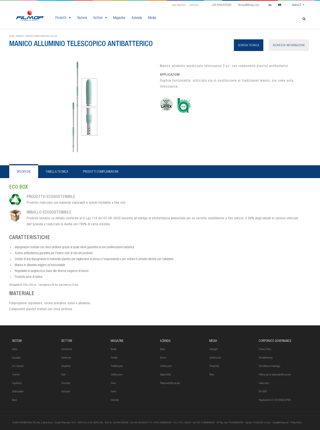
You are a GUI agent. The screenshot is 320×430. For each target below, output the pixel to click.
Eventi (113, 391)
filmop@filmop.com (248, 5)
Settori (98, 18)
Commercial (66, 349)
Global (296, 5)
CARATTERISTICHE (29, 238)
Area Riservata (179, 5)
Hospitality (66, 366)
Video (211, 375)
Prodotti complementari (100, 172)
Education (65, 383)
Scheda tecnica (248, 45)
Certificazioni (117, 375)
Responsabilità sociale (170, 383)
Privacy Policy (265, 349)
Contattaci (194, 5)
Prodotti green (117, 366)
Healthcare (66, 358)
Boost (14, 400)
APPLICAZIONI (170, 75)
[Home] (30, 15)
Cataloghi (213, 349)
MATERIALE (21, 294)
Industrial (65, 391)
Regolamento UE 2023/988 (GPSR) (275, 400)
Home (11, 36)
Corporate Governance (275, 341)
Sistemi (17, 341)
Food (63, 375)
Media (213, 341)
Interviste (115, 400)
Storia (162, 349)
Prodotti (61, 18)
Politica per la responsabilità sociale (275, 375)
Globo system (18, 391)
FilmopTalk (214, 366)
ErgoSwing (16, 383)
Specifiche (24, 172)
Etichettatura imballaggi (269, 366)
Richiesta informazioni (289, 45)
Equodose (16, 358)
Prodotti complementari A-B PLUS (41, 36)
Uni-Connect (18, 366)
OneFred (16, 375)
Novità (113, 349)
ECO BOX (18, 187)
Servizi (163, 358)
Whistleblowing (265, 358)
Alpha (14, 349)
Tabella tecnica (57, 172)
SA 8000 (263, 391)
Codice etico (264, 383)
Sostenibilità (165, 375)
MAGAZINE (117, 341)
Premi (113, 383)
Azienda (165, 341)
